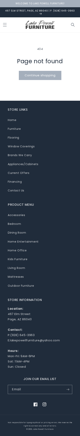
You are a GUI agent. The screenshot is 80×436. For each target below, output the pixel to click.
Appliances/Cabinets (23, 164)
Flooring (13, 138)
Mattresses (16, 277)
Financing (15, 182)
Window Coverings (21, 146)
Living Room (16, 268)
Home (12, 120)
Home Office (17, 250)
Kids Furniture (17, 259)
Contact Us (16, 190)
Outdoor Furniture (21, 286)
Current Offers (18, 173)
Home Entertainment (23, 242)
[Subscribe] (67, 389)
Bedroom (14, 224)
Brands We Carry (20, 155)
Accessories (16, 215)
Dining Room (17, 233)
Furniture (14, 129)
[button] (5, 24)
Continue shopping (40, 75)
